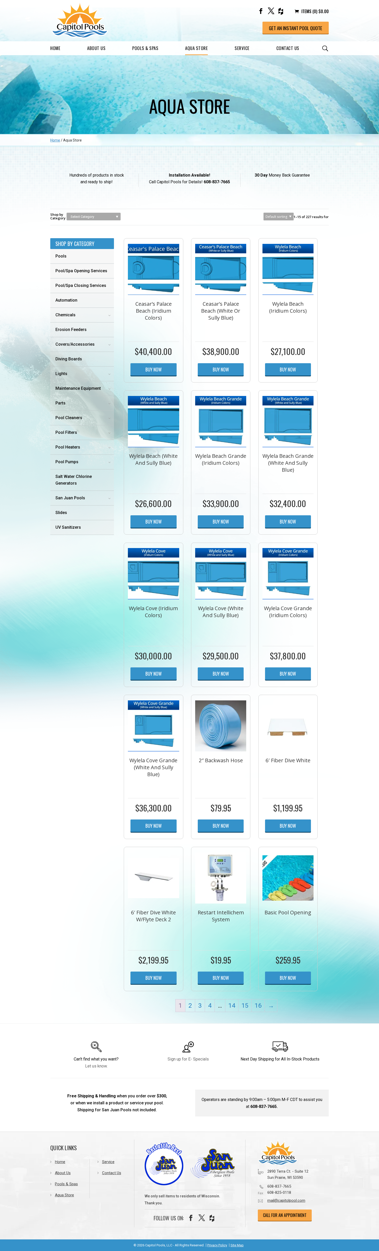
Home (55, 48)
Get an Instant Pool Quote (295, 27)
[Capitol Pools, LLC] (289, 1152)
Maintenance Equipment (78, 388)
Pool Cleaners (68, 417)
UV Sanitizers (68, 527)
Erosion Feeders (71, 329)
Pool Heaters (67, 447)
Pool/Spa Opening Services (81, 270)
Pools (61, 256)
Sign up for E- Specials (188, 1059)
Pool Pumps (66, 461)
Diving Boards (68, 359)
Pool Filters (66, 432)
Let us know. (96, 1066)
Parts (60, 403)
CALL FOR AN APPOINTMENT (285, 1215)
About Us (96, 48)
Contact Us (287, 48)
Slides (61, 512)
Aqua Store (196, 48)
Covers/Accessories (75, 344)
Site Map (237, 1245)
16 (258, 1005)
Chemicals (65, 314)
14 (231, 1005)
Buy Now (153, 369)
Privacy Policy (217, 1245)
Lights (61, 373)
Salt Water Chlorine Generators (73, 480)
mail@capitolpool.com (286, 1200)
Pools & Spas (145, 48)
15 (245, 1005)
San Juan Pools (70, 497)
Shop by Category (57, 216)
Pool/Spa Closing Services (80, 285)
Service (242, 48)
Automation (66, 300)
